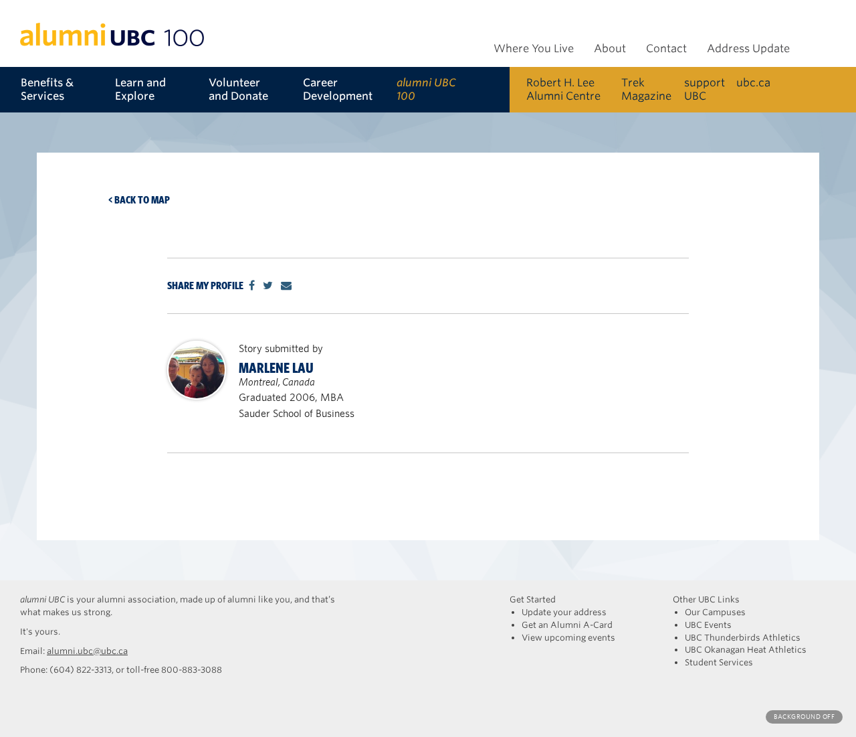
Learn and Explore (140, 89)
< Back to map (139, 199)
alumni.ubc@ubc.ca (87, 651)
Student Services (719, 662)
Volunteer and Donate (238, 89)
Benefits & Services (47, 89)
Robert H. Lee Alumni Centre (563, 89)
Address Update (748, 48)
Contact (666, 48)
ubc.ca (753, 82)
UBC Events (708, 625)
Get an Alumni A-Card (567, 625)
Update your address (564, 612)
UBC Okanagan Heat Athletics (746, 650)
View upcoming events (568, 638)
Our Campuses (715, 612)
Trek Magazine (646, 89)
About (610, 48)
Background (804, 716)
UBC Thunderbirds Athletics (742, 638)
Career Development (337, 89)
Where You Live (534, 48)
